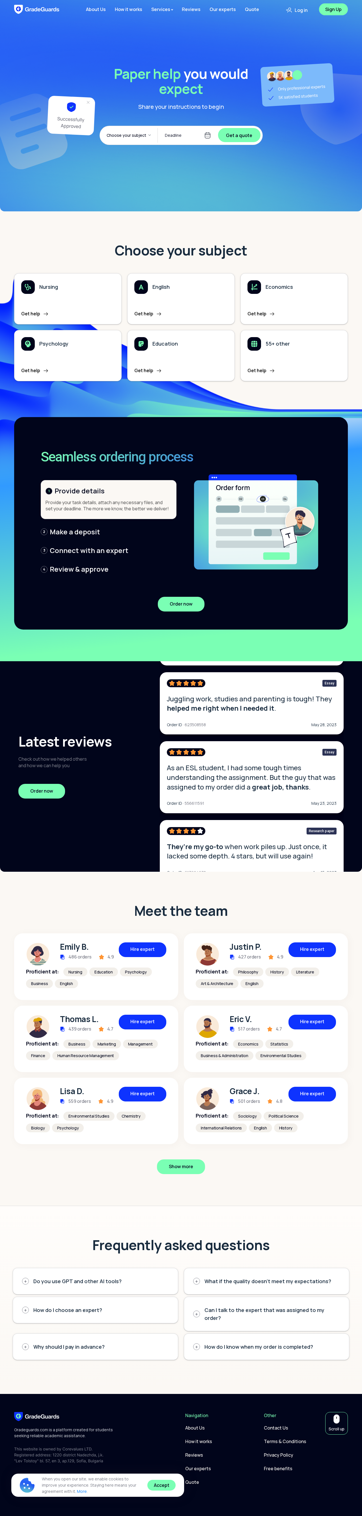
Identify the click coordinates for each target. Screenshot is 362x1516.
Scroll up (336, 1429)
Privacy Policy (278, 1455)
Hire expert (142, 949)
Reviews (191, 9)
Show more (181, 1166)
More (82, 1491)
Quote (252, 9)
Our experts (223, 9)
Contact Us (276, 1428)
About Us (96, 9)
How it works (128, 9)
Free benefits (278, 1468)
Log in (301, 10)
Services (160, 9)
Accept (161, 1485)
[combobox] (130, 135)
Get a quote (239, 135)
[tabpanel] (96, 966)
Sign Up (333, 9)
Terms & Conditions (285, 1441)
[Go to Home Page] (36, 1416)
